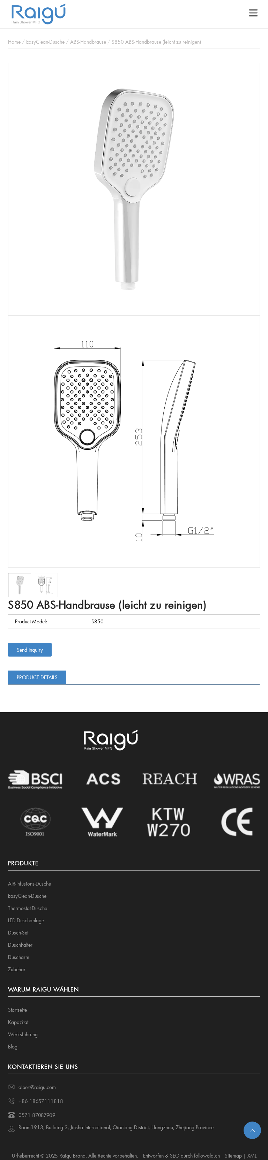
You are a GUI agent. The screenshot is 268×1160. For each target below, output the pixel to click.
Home (14, 41)
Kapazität (18, 1022)
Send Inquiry (30, 649)
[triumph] (134, 188)
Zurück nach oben (252, 1130)
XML (251, 1155)
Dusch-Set (18, 932)
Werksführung (23, 1034)
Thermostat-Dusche (27, 908)
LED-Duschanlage (26, 920)
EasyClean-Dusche (45, 41)
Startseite (17, 1010)
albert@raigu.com (37, 1087)
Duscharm (18, 957)
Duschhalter (20, 944)
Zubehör (16, 969)
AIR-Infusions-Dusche (29, 883)
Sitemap (233, 1155)
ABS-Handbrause (88, 41)
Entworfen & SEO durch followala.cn (181, 1155)
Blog (12, 1046)
